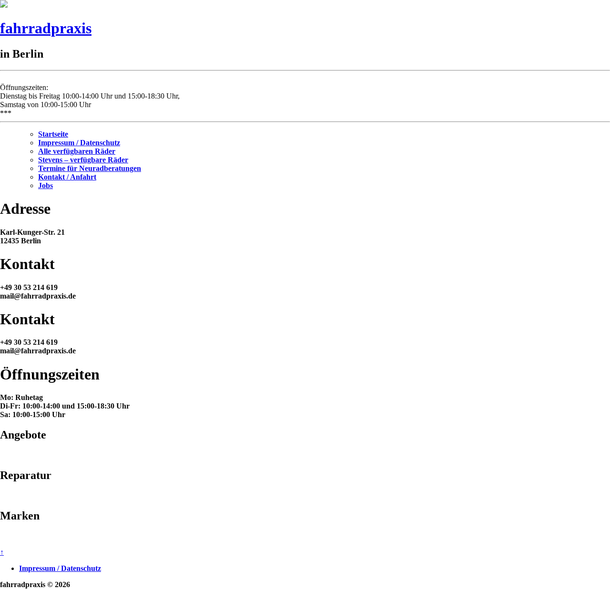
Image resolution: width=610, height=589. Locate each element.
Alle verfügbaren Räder (76, 151)
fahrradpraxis (46, 28)
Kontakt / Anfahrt (67, 177)
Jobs (45, 185)
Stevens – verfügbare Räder (83, 160)
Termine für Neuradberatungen (89, 168)
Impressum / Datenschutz (79, 143)
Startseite (53, 134)
